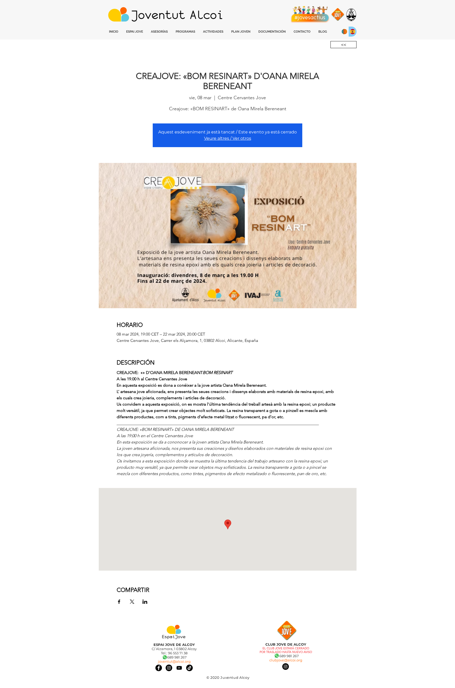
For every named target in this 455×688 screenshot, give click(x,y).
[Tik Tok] (189, 668)
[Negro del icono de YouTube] (179, 668)
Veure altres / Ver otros (227, 138)
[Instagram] (285, 666)
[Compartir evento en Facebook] (119, 602)
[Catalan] (344, 32)
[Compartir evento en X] (132, 602)
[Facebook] (158, 668)
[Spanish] (352, 32)
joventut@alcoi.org (174, 661)
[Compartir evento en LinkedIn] (144, 602)
